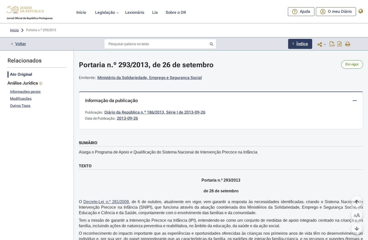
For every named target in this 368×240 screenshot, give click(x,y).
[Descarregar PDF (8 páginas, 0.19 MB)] (332, 44)
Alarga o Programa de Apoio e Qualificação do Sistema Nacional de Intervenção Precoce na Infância (168, 152)
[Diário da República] (25, 10)
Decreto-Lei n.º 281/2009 (106, 202)
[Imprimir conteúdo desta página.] (347, 44)
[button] (25, 10)
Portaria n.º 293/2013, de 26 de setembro (146, 65)
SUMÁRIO (88, 142)
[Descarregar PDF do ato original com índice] (339, 44)
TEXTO (85, 166)
